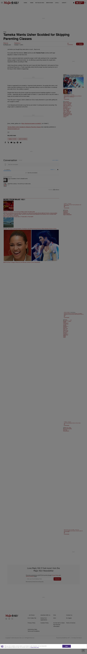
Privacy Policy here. (35, 647)
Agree (66, 646)
